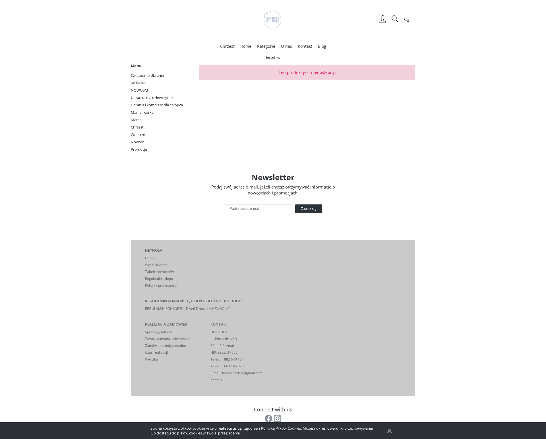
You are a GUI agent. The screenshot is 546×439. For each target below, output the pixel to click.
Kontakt (216, 379)
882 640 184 (233, 359)
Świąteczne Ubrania (147, 75)
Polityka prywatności (161, 285)
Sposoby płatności (159, 332)
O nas (149, 258)
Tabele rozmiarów (159, 271)
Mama (136, 119)
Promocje (139, 149)
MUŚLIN (138, 82)
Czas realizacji (156, 352)
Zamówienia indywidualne (165, 345)
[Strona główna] (273, 19)
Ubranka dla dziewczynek (152, 97)
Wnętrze (138, 134)
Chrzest (137, 127)
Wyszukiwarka (156, 264)
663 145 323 (233, 366)
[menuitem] (227, 46)
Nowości (138, 141)
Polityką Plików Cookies (281, 428)
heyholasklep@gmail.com (242, 372)
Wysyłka (151, 359)
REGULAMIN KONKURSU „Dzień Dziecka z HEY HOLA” (187, 308)
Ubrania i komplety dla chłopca (157, 104)
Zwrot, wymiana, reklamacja (167, 338)
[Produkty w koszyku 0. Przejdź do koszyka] (407, 22)
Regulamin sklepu (159, 278)
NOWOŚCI (139, 90)
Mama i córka (142, 112)
